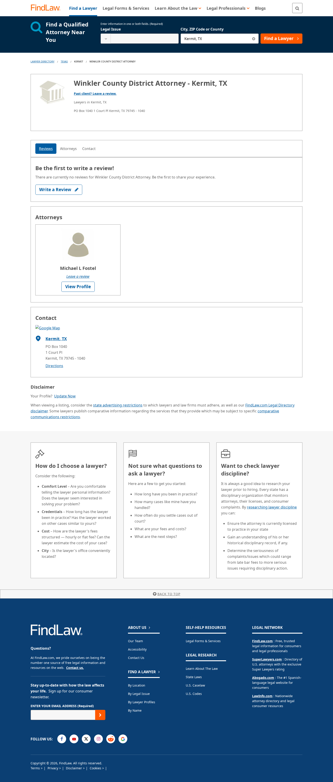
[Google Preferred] (122, 738)
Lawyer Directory (42, 61)
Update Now (65, 396)
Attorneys (68, 148)
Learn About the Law (202, 668)
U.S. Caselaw (195, 685)
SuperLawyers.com (267, 659)
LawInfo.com (262, 696)
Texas (64, 61)
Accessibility (137, 649)
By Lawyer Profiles (141, 702)
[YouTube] (74, 738)
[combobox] (140, 38)
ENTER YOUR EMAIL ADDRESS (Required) (62, 706)
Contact (89, 148)
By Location (136, 685)
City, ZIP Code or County (202, 29)
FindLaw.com (262, 641)
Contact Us (136, 658)
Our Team (135, 641)
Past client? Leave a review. (95, 93)
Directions (54, 365)
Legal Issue (111, 29)
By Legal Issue (139, 694)
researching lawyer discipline (272, 507)
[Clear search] (254, 38)
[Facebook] (61, 738)
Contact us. (75, 668)
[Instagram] (98, 738)
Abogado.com (263, 677)
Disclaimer (74, 768)
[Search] (297, 8)
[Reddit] (110, 738)
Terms (36, 768)
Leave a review (77, 276)
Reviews (46, 148)
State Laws (194, 677)
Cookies (96, 768)
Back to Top (168, 594)
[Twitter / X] (86, 738)
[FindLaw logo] (47, 8)
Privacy (53, 768)
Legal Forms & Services (203, 641)
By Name (135, 710)
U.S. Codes (194, 694)
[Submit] (100, 715)
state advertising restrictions (117, 405)
